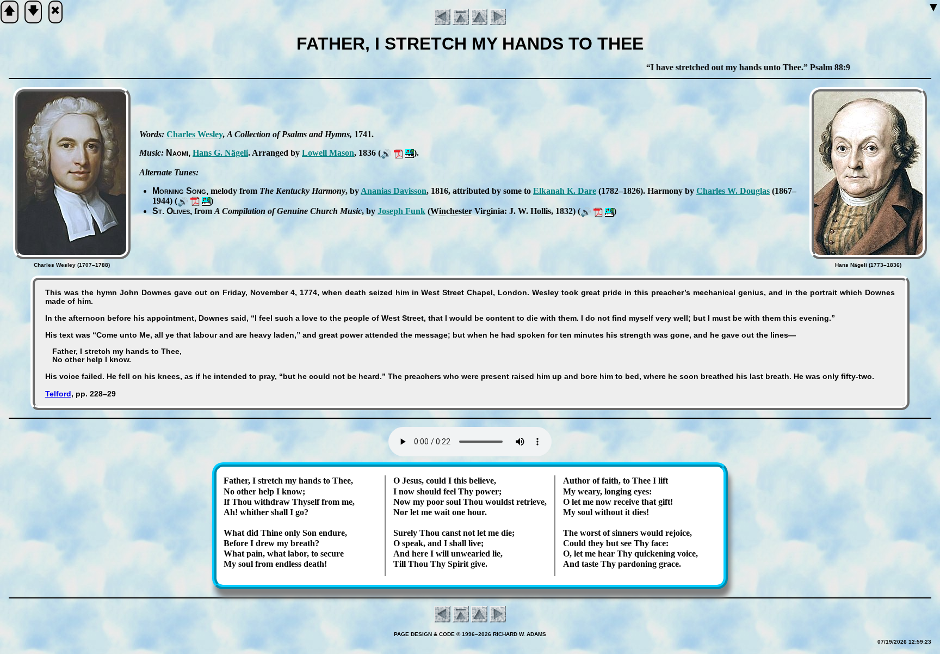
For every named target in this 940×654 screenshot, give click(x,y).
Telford (58, 393)
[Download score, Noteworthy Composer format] (409, 152)
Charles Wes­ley (194, 134)
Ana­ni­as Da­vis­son (393, 190)
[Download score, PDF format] (398, 152)
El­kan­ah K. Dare (564, 190)
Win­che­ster (451, 211)
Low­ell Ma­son (328, 152)
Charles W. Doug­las (733, 190)
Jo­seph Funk (401, 211)
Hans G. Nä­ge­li (220, 152)
